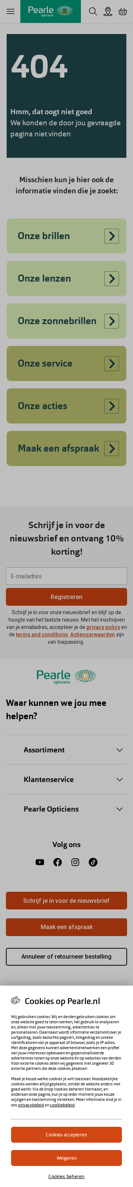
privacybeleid (31, 1105)
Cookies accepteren (66, 1135)
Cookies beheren (66, 1176)
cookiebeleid (62, 1105)
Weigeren (67, 1158)
